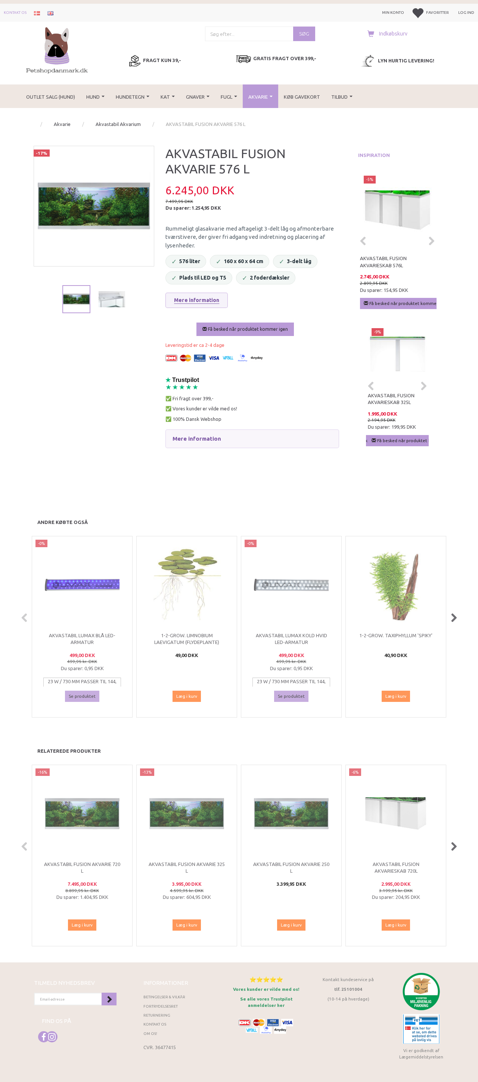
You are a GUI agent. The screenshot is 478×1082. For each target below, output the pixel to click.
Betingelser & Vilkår (164, 997)
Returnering (156, 1015)
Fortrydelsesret (160, 1006)
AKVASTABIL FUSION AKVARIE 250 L (291, 867)
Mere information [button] (197, 438)
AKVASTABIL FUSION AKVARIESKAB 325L (391, 399)
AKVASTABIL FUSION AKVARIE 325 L (187, 867)
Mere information (196, 300)
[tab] (252, 439)
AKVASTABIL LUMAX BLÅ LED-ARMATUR (82, 639)
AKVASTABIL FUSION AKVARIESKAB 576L (383, 262)
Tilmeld (109, 999)
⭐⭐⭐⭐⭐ (266, 979)
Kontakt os (15, 12)
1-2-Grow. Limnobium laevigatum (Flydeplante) (186, 639)
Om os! (150, 1034)
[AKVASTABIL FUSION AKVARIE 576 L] (94, 206)
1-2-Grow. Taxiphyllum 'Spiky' (395, 635)
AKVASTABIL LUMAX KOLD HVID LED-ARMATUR (291, 639)
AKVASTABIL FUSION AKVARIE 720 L (82, 867)
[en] (50, 13)
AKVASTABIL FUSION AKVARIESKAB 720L (396, 867)
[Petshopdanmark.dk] (57, 49)
